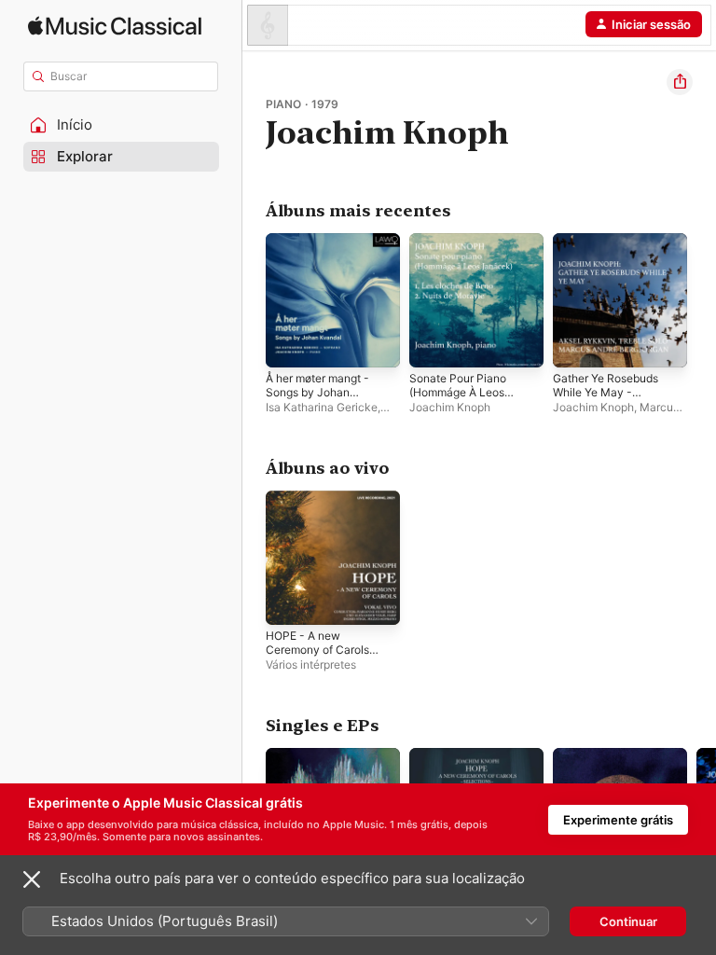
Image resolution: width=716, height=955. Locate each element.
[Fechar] (31, 879)
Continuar (628, 921)
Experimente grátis (618, 819)
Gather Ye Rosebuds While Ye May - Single (605, 392)
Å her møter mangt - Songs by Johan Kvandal (317, 392)
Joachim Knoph (449, 407)
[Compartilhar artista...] (680, 82)
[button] (121, 125)
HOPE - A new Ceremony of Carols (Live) (317, 650)
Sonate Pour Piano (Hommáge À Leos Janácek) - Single (457, 392)
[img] (114, 25)
